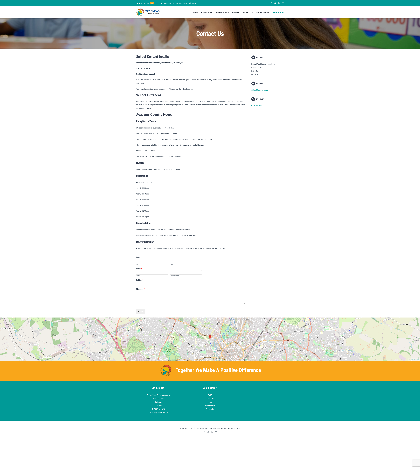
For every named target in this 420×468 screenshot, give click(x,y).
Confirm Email (174, 276)
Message (140, 289)
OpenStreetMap (414, 360)
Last (171, 264)
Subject (139, 280)
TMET (210, 395)
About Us (210, 399)
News (210, 402)
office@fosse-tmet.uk (259, 90)
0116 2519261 (257, 106)
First (137, 264)
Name (139, 257)
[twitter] (275, 3)
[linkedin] (279, 3)
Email (139, 269)
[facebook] (271, 3)
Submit (141, 312)
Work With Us (210, 406)
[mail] (283, 3)
